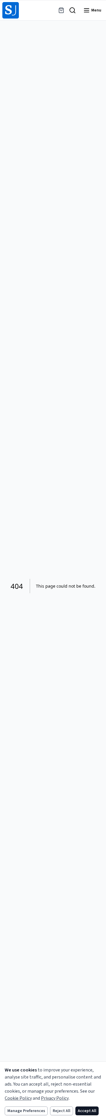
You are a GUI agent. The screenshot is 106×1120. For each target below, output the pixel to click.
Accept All (87, 1111)
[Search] (72, 10)
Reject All (61, 1111)
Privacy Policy (55, 1098)
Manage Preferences (26, 1111)
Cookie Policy (18, 1098)
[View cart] (61, 10)
